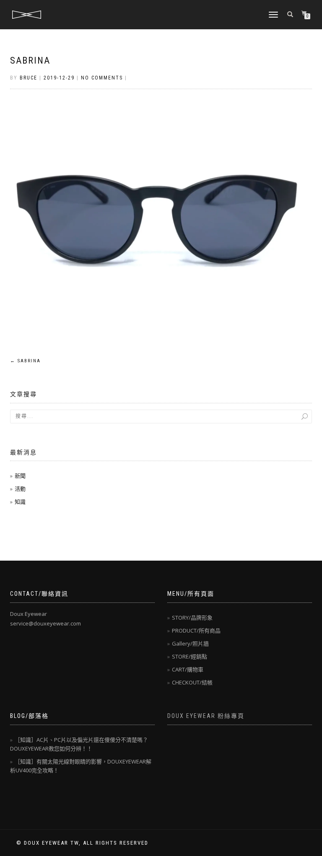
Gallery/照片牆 (190, 643)
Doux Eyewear (28, 614)
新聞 (20, 475)
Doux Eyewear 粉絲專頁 (205, 715)
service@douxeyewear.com (45, 623)
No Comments (102, 78)
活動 (20, 488)
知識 (20, 501)
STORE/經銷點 (189, 656)
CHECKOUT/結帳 (192, 682)
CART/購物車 (187, 669)
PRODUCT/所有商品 (196, 630)
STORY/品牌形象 (192, 617)
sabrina (30, 60)
